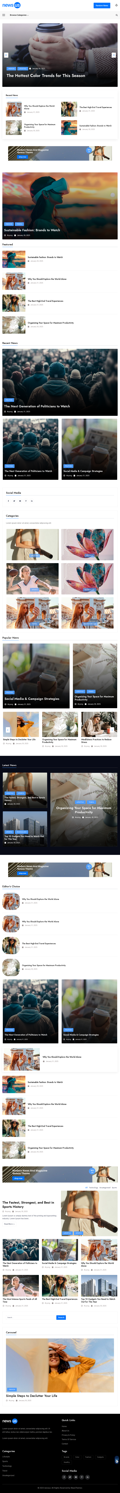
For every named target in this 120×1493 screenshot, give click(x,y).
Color (77, 1457)
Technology (89, 590)
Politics (9, 400)
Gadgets (100, 1457)
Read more (8, 1224)
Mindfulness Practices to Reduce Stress (18, 741)
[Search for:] (31, 1317)
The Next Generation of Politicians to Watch (37, 406)
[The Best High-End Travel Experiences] (69, 109)
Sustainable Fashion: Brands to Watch (95, 125)
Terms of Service (69, 1439)
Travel (19, 224)
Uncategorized (89, 624)
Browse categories (18, 15)
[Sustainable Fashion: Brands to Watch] (69, 127)
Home (64, 1426)
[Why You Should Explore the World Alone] (14, 109)
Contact (65, 1444)
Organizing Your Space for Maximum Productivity (39, 125)
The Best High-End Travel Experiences (95, 107)
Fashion (11, 68)
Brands (66, 1457)
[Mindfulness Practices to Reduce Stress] (21, 724)
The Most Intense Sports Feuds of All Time (20, 1300)
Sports (35, 590)
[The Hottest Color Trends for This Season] (60, 724)
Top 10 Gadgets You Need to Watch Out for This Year (24, 838)
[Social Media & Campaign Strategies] (89, 449)
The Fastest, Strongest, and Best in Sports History (25, 799)
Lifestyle (22, 68)
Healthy (67, 1462)
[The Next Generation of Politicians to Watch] (60, 382)
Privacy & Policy (68, 1435)
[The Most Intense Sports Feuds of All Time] (21, 1286)
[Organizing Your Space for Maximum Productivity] (14, 127)
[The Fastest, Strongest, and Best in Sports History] (89, 1213)
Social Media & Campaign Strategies (83, 471)
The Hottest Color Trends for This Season (46, 75)
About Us (65, 1431)
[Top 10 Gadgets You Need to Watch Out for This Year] (99, 1286)
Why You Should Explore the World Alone (39, 107)
